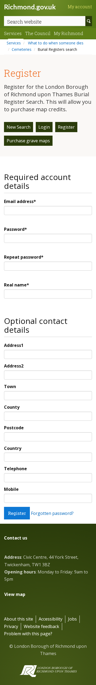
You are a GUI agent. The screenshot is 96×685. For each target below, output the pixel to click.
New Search (18, 127)
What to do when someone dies (55, 42)
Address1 (13, 345)
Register (66, 127)
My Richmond (68, 33)
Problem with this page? (28, 634)
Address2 (13, 366)
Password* (15, 229)
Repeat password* (23, 257)
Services (13, 33)
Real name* (16, 285)
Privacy (11, 626)
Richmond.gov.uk (30, 7)
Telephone (15, 469)
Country (12, 448)
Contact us (15, 538)
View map (14, 594)
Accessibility (50, 619)
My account (80, 6)
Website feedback (41, 626)
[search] (88, 21)
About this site (18, 619)
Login (44, 127)
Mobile (11, 489)
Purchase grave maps (28, 141)
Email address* (20, 201)
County (11, 407)
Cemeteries (21, 49)
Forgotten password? (52, 513)
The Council (37, 33)
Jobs (72, 619)
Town (10, 386)
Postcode (14, 428)
